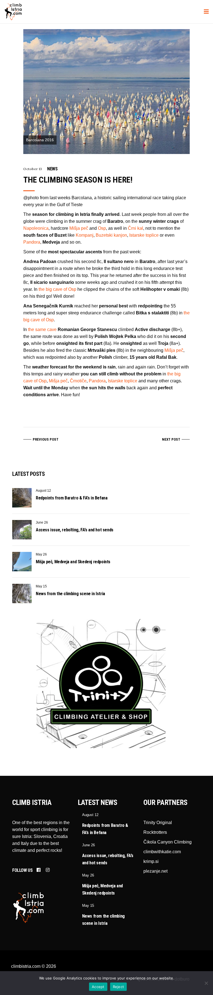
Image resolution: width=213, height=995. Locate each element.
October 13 (32, 169)
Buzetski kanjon (111, 235)
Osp (102, 228)
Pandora (31, 242)
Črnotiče (78, 380)
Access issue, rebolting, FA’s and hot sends (74, 529)
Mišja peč (78, 228)
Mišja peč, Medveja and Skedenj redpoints (73, 561)
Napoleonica (36, 228)
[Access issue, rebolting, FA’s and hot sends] (22, 529)
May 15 (41, 586)
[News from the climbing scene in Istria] (22, 593)
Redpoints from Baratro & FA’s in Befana (71, 498)
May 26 (41, 554)
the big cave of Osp (57, 289)
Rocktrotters (155, 832)
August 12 (43, 491)
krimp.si (151, 861)
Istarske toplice (144, 235)
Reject (118, 986)
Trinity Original (157, 822)
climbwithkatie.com (162, 851)
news (52, 168)
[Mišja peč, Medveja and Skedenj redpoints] (22, 561)
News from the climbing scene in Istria (70, 593)
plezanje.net (155, 871)
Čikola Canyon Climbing (167, 842)
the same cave (42, 329)
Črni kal (135, 228)
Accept (98, 986)
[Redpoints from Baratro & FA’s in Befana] (22, 497)
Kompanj (84, 235)
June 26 (42, 522)
